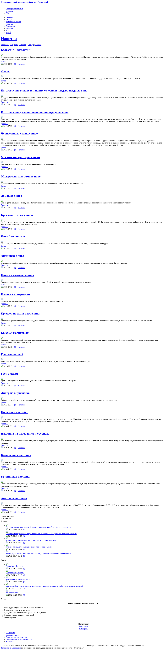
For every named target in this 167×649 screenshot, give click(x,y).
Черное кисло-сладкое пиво (19, 133)
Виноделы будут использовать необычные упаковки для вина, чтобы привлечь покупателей (44, 586)
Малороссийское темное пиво (21, 176)
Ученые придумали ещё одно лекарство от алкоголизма (29, 547)
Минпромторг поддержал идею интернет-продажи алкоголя (31, 540)
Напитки (9, 38)
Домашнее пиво (11, 195)
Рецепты (14, 45)
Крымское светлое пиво (17, 215)
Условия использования (11, 648)
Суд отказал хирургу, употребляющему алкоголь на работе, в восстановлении (38, 527)
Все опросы (83, 629)
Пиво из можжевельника (17, 275)
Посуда (31, 45)
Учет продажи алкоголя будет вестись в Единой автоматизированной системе (38, 553)
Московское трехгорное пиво (20, 157)
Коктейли (5, 45)
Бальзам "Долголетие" (16, 49)
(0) (15, 64)
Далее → (4, 61)
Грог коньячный (12, 354)
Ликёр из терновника (15, 392)
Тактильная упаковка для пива (18, 579)
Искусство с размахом (15, 573)
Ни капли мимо (12, 592)
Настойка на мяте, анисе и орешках (25, 433)
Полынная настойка (14, 412)
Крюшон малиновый (15, 332)
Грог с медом (9, 373)
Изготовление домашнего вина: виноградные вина (34, 112)
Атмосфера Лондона (14, 566)
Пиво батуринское (13, 236)
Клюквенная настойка (16, 455)
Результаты (83, 626)
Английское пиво (12, 255)
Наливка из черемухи (15, 294)
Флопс (5, 71)
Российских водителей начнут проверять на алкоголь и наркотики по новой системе (41, 534)
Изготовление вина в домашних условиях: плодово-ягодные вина (44, 90)
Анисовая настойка (14, 498)
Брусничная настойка (15, 476)
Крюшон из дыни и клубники (20, 313)
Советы (38, 45)
